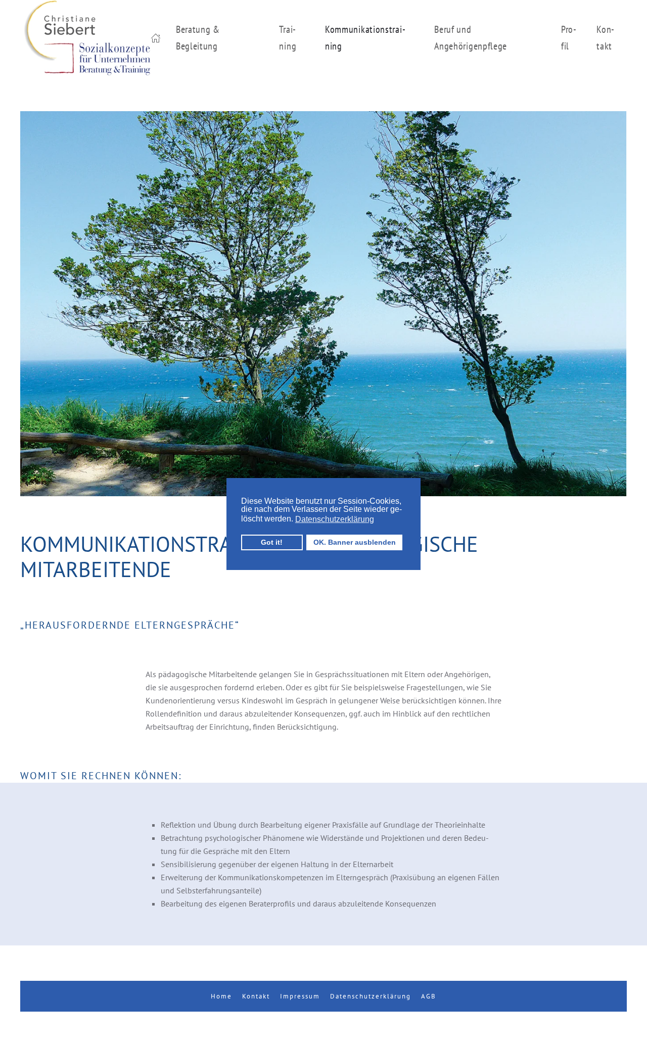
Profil (568, 38)
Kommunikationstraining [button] (365, 38)
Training (287, 38)
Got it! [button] (272, 542)
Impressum (300, 996)
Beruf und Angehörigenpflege (470, 38)
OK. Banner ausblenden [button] (354, 542)
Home (221, 996)
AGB (428, 996)
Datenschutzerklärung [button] (334, 519)
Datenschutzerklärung (370, 996)
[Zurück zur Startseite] (85, 38)
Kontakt (605, 38)
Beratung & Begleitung (198, 38)
